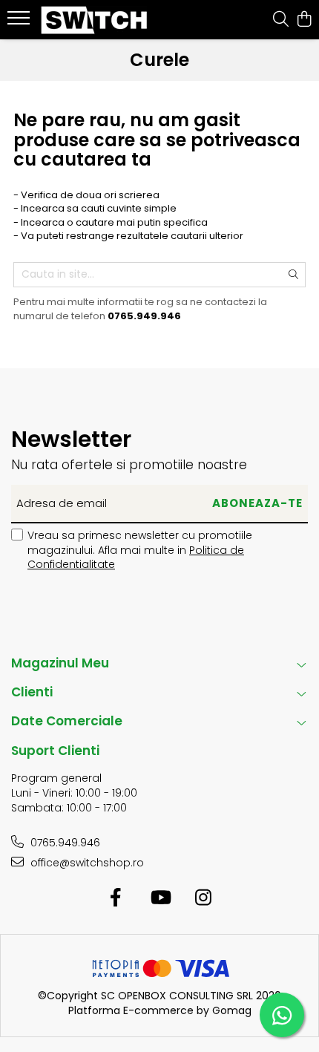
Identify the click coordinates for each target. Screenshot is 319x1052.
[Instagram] (204, 898)
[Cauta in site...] (281, 20)
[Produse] (20, 22)
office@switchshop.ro (85, 862)
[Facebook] (116, 898)
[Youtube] (160, 898)
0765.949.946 (63, 842)
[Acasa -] (96, 20)
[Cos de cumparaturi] (304, 20)
